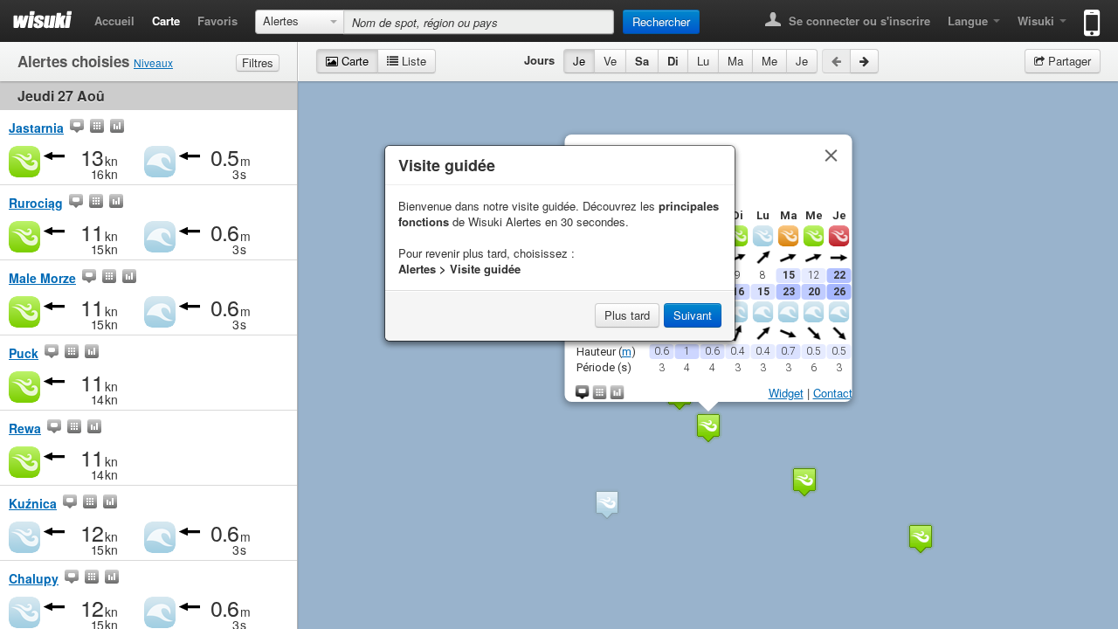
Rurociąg (36, 202)
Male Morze (42, 278)
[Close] (831, 155)
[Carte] (77, 127)
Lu (703, 60)
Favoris (217, 20)
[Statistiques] (117, 127)
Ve (610, 60)
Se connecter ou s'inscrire (857, 20)
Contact (832, 392)
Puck (23, 353)
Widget (785, 392)
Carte (166, 20)
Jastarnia (36, 127)
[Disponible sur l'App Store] (1088, 15)
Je (579, 60)
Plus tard (627, 315)
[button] (708, 427)
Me (769, 60)
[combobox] (299, 22)
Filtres (257, 62)
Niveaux (153, 62)
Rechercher (661, 21)
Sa (642, 60)
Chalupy (34, 578)
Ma (735, 60)
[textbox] (478, 22)
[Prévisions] (97, 127)
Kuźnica (33, 503)
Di (673, 60)
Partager (1068, 60)
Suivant (692, 315)
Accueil (114, 20)
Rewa (25, 428)
